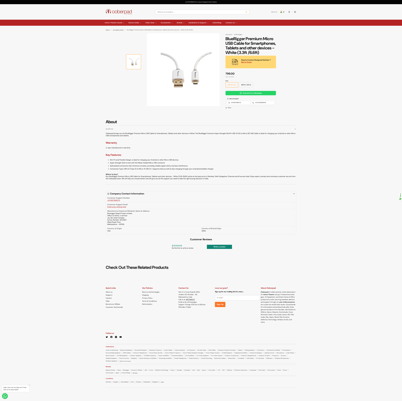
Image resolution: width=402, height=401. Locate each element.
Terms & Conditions (149, 301)
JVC (219, 370)
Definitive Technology (161, 370)
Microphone (280, 353)
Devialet (179, 370)
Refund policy (147, 304)
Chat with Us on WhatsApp (252, 93)
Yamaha (134, 373)
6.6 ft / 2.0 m (247, 85)
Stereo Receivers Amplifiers (148, 358)
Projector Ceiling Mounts (248, 355)
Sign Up (220, 304)
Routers (283, 355)
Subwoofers (231, 358)
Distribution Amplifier (273, 350)
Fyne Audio (211, 370)
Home (108, 30)
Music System (110, 355)
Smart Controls (124, 358)
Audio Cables (168, 350)
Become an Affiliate (113, 304)
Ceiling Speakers (250, 350)
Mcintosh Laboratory (240, 370)
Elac (193, 370)
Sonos (285, 370)
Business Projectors (155, 350)
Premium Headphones (140, 353)
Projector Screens (264, 355)
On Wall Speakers (122, 355)
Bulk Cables (212, 350)
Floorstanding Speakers (113, 353)
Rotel (279, 370)
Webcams (269, 358)
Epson (204, 370)
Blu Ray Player (202, 350)
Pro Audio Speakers (202, 355)
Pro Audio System (216, 355)
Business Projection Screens (227, 350)
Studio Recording (206, 358)
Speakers (134, 358)
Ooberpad (253, 370)
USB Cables (250, 358)
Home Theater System (213, 353)
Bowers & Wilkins (136, 370)
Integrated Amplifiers (240, 353)
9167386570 (190, 300)
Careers (109, 298)
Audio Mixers (290, 353)
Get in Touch (246, 62)
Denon (173, 370)
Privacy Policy (147, 298)
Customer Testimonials (114, 307)
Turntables (241, 358)
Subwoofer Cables (220, 358)
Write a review (219, 247)
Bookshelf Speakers (141, 350)
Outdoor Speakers (136, 355)
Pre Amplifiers (189, 355)
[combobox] (202, 12)
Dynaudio (187, 370)
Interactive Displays (256, 353)
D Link (151, 370)
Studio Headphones (180, 358)
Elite (198, 370)
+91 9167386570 (236, 102)
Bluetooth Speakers (126, 350)
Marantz (229, 370)
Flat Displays (286, 350)
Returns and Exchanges (150, 292)
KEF (223, 370)
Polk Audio (261, 370)
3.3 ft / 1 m (233, 85)
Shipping (145, 295)
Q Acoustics (271, 370)
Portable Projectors (150, 355)
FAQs (108, 301)
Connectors (260, 350)
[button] (289, 12)
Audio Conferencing (112, 350)
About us (109, 292)
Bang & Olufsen (110, 370)
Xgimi (117, 373)
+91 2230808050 (260, 102)
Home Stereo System (156, 353)
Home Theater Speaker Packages (193, 353)
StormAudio (109, 373)
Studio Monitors (194, 358)
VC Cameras (260, 358)
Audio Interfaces (180, 350)
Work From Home (125, 361)
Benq (119, 370)
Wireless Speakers (111, 361)
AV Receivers (191, 350)
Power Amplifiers (163, 355)
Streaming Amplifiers (165, 358)
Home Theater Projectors (173, 353)
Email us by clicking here (116, 207)
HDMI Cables (127, 353)
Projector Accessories (232, 355)
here (194, 302)
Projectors (275, 355)
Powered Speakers (177, 355)
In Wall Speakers (227, 353)
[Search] (246, 12)
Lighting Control (269, 353)
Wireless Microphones (282, 358)
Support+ (109, 295)
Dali (146, 370)
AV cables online (118, 30)
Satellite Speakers (111, 358)
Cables (240, 350)
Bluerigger (126, 370)
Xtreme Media (125, 373)
